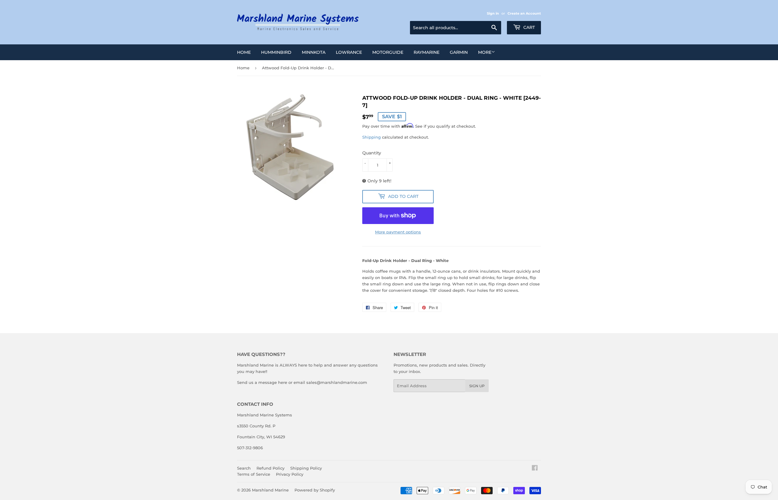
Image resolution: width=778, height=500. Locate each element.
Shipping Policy (306, 468)
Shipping (371, 137)
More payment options (398, 231)
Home (244, 52)
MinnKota (313, 52)
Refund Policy (270, 468)
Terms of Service (253, 474)
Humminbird (276, 52)
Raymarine (426, 52)
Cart (528, 27)
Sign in (493, 13)
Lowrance (349, 52)
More (484, 52)
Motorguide (387, 52)
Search (244, 468)
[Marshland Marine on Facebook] (535, 468)
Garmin (459, 52)
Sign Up (477, 386)
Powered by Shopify (314, 490)
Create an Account (524, 13)
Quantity (371, 153)
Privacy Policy (289, 474)
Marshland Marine (270, 490)
